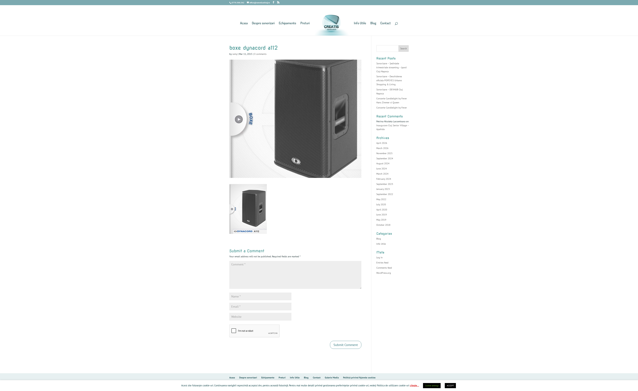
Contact (385, 23)
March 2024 (382, 173)
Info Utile (360, 23)
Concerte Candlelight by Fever (391, 107)
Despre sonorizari (263, 23)
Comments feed (384, 267)
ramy (234, 53)
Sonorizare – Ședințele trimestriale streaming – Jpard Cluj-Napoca (391, 67)
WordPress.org (383, 272)
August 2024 (382, 163)
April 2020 (381, 209)
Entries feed (382, 262)
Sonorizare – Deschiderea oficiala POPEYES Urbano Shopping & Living (389, 80)
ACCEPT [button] (450, 385)
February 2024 (383, 178)
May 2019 (381, 219)
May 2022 (381, 199)
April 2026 (381, 143)
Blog (373, 23)
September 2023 (384, 184)
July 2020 (381, 204)
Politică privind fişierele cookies (359, 377)
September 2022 (384, 194)
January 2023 (383, 189)
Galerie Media (332, 377)
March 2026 (382, 148)
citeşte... (414, 385)
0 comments (260, 53)
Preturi (305, 23)
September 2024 (384, 158)
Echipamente (287, 23)
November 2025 (384, 153)
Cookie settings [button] (432, 385)
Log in (379, 257)
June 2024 (381, 168)
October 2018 (383, 224)
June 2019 (381, 214)
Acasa (244, 23)
